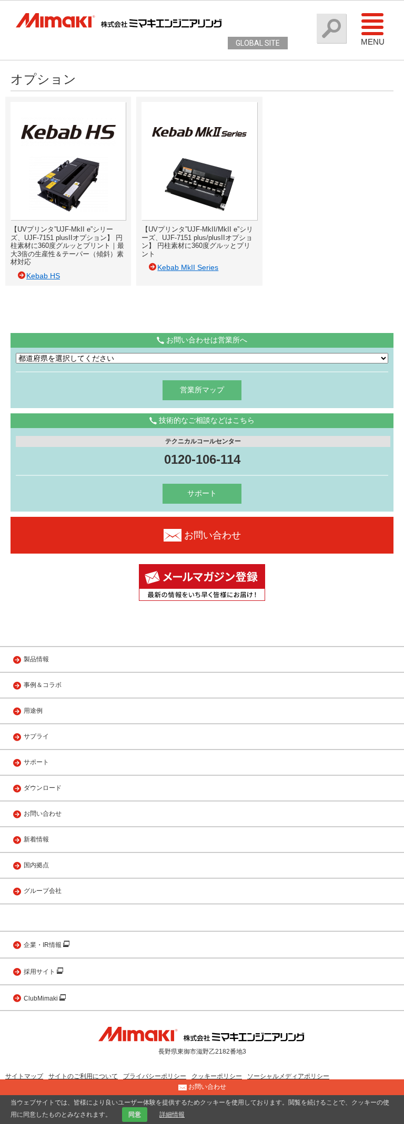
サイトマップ (24, 1076)
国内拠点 (36, 865)
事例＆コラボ (43, 685)
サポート (202, 493)
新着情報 (36, 839)
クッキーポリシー (216, 1076)
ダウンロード (43, 788)
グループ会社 (43, 890)
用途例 (33, 710)
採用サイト (40, 971)
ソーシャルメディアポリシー (288, 1076)
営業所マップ (202, 390)
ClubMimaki (41, 998)
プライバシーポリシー (154, 1076)
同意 (134, 1114)
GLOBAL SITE (258, 43)
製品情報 (36, 659)
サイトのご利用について (83, 1076)
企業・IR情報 (43, 945)
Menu (373, 41)
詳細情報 (172, 1114)
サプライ (36, 736)
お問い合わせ (43, 813)
